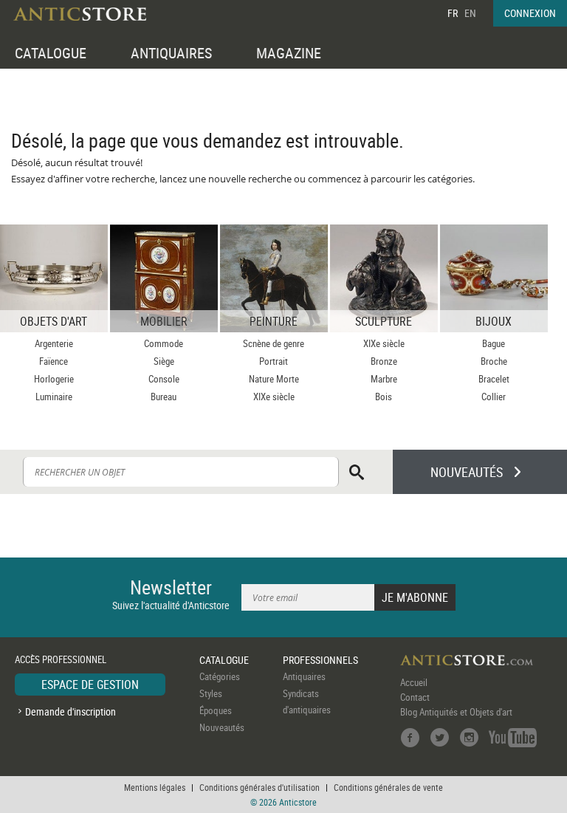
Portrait (273, 361)
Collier (493, 396)
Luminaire (53, 396)
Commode (163, 343)
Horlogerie (54, 378)
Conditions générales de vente (388, 787)
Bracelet (493, 378)
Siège (164, 361)
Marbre (384, 378)
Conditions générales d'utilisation (259, 787)
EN (470, 13)
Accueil (413, 682)
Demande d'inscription (70, 711)
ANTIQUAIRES (171, 53)
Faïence (53, 361)
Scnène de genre (273, 343)
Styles (210, 693)
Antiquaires (304, 676)
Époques (215, 710)
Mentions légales (154, 787)
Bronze (384, 361)
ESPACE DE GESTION (90, 684)
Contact (415, 697)
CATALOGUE (50, 53)
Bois (383, 396)
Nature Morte (274, 378)
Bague (493, 343)
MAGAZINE (288, 53)
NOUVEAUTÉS (466, 472)
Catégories (219, 676)
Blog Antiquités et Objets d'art (456, 711)
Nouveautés (221, 727)
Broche (494, 361)
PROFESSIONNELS (320, 660)
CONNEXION (530, 13)
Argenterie (54, 343)
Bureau (163, 396)
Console (163, 378)
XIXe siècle (274, 396)
